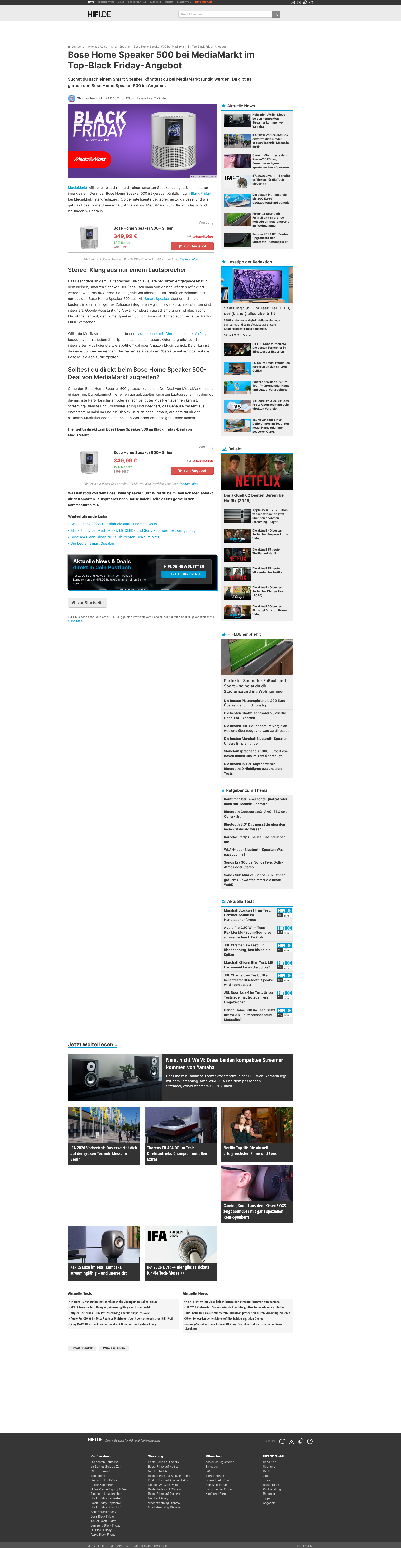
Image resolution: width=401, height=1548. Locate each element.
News (121, 2)
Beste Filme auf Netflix (163, 1466)
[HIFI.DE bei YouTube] (293, 2)
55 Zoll (95, 1466)
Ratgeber (155, 2)
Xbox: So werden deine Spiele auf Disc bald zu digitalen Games (224, 1318)
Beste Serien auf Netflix (163, 1462)
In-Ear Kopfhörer (102, 1484)
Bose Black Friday (102, 1516)
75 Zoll (116, 1466)
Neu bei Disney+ (159, 1498)
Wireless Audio (97, 46)
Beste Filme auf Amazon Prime (168, 1480)
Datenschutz (119, 1546)
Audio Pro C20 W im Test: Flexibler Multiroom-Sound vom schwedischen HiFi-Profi (122, 1318)
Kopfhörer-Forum (217, 1493)
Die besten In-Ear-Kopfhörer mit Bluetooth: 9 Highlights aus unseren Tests (253, 768)
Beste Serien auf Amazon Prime (169, 1476)
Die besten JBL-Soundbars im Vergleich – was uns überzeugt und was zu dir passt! (257, 728)
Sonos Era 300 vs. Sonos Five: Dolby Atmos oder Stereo (253, 864)
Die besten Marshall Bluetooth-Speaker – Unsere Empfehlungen (256, 740)
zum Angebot (194, 246)
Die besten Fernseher (105, 1462)
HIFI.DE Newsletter (82, 557)
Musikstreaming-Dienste (164, 1507)
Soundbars (98, 1476)
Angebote (269, 1503)
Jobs (266, 1476)
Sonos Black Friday (103, 1512)
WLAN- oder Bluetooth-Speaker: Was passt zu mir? (254, 851)
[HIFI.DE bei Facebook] (311, 2)
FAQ (208, 1471)
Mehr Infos (75, 620)
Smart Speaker (120, 46)
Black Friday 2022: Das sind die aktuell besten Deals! (114, 524)
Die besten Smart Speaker (92, 543)
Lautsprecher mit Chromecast (160, 334)
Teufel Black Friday (103, 1521)
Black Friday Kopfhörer (106, 1503)
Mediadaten (96, 1546)
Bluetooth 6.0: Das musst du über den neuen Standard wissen (254, 826)
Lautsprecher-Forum (219, 1489)
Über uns (269, 1466)
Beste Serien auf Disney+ (164, 1489)
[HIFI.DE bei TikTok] (305, 2)
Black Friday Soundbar (106, 1507)
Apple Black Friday (103, 1534)
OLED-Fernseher (102, 1471)
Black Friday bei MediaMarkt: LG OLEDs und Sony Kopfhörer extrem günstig (133, 530)
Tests (91, 2)
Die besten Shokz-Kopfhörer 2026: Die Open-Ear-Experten (255, 715)
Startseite (77, 46)
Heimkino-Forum (217, 1484)
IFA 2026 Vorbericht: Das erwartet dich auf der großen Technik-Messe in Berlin (234, 1307)
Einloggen (212, 1466)
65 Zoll (105, 1466)
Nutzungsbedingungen (150, 1546)
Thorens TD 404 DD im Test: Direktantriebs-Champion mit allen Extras (114, 1301)
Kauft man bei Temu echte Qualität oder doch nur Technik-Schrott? (255, 801)
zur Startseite (90, 602)
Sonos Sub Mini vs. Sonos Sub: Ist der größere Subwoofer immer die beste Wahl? (254, 880)
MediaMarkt (77, 188)
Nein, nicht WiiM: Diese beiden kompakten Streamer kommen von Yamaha (232, 1301)
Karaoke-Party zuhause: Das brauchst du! (254, 839)
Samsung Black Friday (105, 1525)
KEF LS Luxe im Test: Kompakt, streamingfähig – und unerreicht (110, 1307)
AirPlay (200, 334)
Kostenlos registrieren (220, 1462)
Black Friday (201, 193)
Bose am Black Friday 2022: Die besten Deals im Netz (115, 537)
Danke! (267, 1471)
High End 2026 (203, 2)
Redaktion (269, 1462)
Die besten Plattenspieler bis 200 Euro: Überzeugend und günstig (255, 702)
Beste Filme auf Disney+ (164, 1493)
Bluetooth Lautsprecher (106, 1493)
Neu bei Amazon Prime (163, 1484)
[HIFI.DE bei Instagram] (299, 2)
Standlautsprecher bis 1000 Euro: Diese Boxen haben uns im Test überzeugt (256, 753)
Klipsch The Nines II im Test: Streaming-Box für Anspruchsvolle (110, 1313)
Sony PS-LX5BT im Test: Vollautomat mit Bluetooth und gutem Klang (113, 1324)
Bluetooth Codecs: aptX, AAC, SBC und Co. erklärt (255, 813)
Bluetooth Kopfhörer (104, 1480)
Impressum (304, 1546)
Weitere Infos (189, 259)
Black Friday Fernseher (106, 1498)
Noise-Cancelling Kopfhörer (109, 1489)
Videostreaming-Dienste (164, 1503)
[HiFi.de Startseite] (99, 14)
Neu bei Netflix (157, 1471)
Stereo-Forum (215, 1476)
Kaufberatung (137, 2)
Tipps (266, 1498)
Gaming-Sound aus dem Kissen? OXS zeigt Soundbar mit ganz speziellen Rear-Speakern (233, 1326)
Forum (169, 2)
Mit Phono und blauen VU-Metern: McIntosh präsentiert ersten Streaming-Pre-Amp (237, 1313)
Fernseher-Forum (217, 1480)
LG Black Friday (101, 1530)
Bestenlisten (106, 2)
